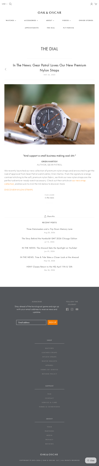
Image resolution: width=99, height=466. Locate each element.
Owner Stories (86, 20)
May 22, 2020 (49, 75)
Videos (65, 20)
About (49, 20)
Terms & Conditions (49, 407)
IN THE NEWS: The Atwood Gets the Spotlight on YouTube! (49, 248)
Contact (49, 398)
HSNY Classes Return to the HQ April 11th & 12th (49, 266)
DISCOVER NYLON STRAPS (18, 189)
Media (50, 435)
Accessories (30, 20)
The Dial (51, 28)
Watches (10, 20)
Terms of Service (49, 370)
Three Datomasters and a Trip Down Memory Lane (49, 229)
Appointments (32, 28)
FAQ (49, 394)
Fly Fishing (68, 28)
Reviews (49, 444)
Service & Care (49, 402)
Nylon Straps (49, 357)
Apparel (49, 365)
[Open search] (10, 4)
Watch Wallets (49, 361)
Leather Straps (49, 353)
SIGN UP (52, 322)
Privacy (49, 440)
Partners (49, 431)
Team (49, 427)
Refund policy (49, 374)
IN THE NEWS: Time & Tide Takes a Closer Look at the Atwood (49, 257)
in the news (49, 197)
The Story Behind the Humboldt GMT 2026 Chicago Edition (49, 238)
